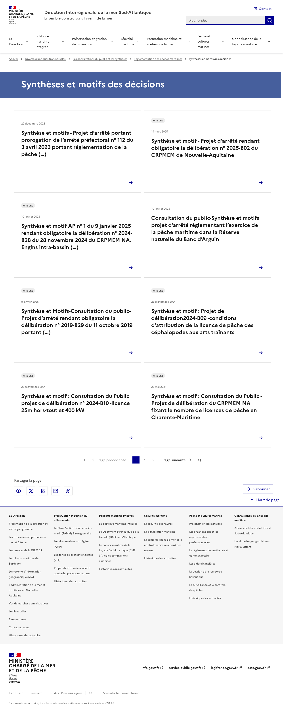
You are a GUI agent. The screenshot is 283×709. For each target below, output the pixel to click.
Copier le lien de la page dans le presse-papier (68, 491)
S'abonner (261, 489)
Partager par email (55, 491)
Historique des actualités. (160, 558)
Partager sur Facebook (18, 491)
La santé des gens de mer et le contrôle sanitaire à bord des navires (163, 545)
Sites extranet (17, 619)
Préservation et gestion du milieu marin (89, 42)
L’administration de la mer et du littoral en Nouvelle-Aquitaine (27, 590)
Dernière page (199, 460)
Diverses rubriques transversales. (45, 59)
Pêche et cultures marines (203, 41)
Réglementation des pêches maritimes (158, 59)
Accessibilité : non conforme (121, 693)
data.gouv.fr (256, 668)
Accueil (13, 59)
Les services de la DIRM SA (25, 550)
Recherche (269, 20)
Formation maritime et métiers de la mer (164, 42)
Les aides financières (202, 564)
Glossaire (36, 693)
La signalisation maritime (159, 532)
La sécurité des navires (158, 524)
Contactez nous (19, 627)
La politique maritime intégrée (118, 524)
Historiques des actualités (25, 635)
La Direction (16, 42)
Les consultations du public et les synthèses (100, 59)
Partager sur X (31, 491)
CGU (92, 693)
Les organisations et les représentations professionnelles (203, 537)
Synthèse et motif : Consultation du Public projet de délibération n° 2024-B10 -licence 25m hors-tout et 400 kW (75, 403)
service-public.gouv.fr (185, 668)
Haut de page (267, 500)
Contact (265, 8)
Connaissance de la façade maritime (246, 42)
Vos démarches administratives (28, 604)
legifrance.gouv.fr (224, 668)
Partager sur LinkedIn (43, 491)
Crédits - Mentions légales (66, 693)
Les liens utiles (17, 612)
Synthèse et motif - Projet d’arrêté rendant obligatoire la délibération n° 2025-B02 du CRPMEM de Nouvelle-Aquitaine (205, 148)
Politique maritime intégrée (42, 41)
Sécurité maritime (127, 42)
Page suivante (174, 460)
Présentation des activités (205, 524)
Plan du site (16, 693)
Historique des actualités (205, 598)
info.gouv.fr (150, 668)
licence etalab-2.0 (99, 703)
